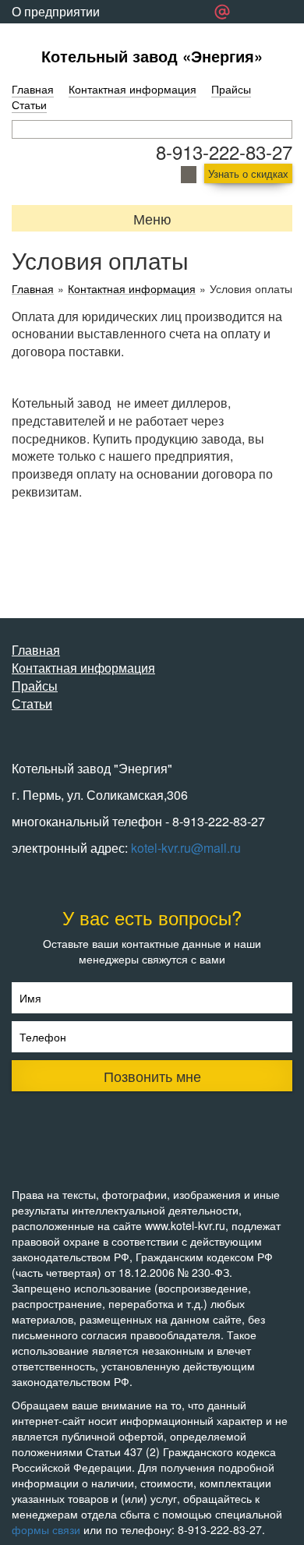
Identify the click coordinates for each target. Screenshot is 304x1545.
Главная (33, 89)
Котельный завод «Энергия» (152, 55)
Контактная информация (132, 89)
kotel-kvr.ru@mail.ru (186, 848)
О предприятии (56, 11)
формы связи (46, 1529)
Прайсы (231, 89)
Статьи (29, 104)
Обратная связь (58, 35)
